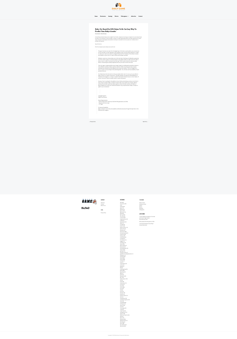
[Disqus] (118, 139)
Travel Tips (122, 311)
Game (121, 244)
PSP (121, 291)
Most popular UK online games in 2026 (146, 221)
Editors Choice (123, 227)
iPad (102, 34)
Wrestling (122, 322)
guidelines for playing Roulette (126, 254)
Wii (120, 316)
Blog (121, 213)
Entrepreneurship (123, 233)
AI (120, 205)
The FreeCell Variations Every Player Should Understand (146, 224)
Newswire (122, 276)
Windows (122, 319)
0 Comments (97, 34)
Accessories (122, 204)
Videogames (122, 312)
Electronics (122, 231)
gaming (121, 251)
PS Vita (121, 284)
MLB (121, 268)
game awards (122, 245)
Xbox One (122, 326)
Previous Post (92, 122)
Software (122, 304)
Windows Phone (123, 320)
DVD (121, 223)
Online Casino (122, 279)
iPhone (121, 259)
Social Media (122, 302)
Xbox (121, 323)
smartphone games (124, 300)
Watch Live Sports (123, 315)
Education (122, 230)
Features (122, 234)
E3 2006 (121, 225)
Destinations (122, 222)
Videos (121, 314)
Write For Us (103, 205)
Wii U (121, 318)
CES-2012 (122, 216)
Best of (121, 211)
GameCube (122, 247)
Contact (102, 204)
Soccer (121, 301)
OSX (121, 280)
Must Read (122, 272)
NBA (121, 273)
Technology (122, 308)
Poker (121, 282)
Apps (121, 208)
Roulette (122, 294)
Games (121, 250)
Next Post (145, 122)
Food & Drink (122, 237)
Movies (121, 270)
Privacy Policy (103, 213)
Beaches (121, 209)
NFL (120, 277)
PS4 (121, 289)
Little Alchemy (123, 263)
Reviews (121, 293)
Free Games (122, 240)
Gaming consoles (123, 252)
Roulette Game (123, 295)
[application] (128, 16)
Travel (121, 309)
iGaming (121, 257)
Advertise (103, 203)
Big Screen (122, 212)
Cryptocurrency (123, 219)
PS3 (121, 287)
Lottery (121, 265)
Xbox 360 (122, 325)
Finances (121, 236)
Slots (121, 297)
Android (121, 206)
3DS (121, 202)
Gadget (121, 241)
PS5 (121, 290)
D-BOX (121, 220)
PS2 (121, 286)
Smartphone (122, 298)
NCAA (121, 275)
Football (121, 238)
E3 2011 (121, 226)
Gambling (122, 243)
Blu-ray (121, 215)
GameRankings (123, 248)
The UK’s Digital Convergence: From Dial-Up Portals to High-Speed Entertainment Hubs (147, 218)
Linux (121, 262)
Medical (121, 266)
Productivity (122, 283)
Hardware (122, 255)
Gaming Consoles (142, 204)
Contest (121, 218)
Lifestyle (121, 261)
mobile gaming (123, 269)
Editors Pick (122, 229)
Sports (121, 305)
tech (121, 307)
